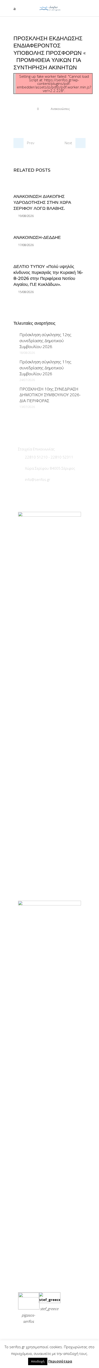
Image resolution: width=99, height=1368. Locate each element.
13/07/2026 (27, 407)
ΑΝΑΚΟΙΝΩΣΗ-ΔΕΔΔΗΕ (37, 237)
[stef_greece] (49, 1299)
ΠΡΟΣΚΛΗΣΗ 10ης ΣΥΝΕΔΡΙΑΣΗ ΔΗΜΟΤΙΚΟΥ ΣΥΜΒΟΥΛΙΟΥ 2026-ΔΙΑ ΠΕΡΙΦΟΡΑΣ (49, 395)
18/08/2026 (27, 353)
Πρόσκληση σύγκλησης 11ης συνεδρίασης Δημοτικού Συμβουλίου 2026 (45, 367)
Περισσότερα (60, 1361)
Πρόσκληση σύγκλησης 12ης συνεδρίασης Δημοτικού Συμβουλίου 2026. (45, 340)
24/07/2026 (27, 380)
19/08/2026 (26, 216)
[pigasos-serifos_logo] (29, 1296)
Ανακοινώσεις (60, 109)
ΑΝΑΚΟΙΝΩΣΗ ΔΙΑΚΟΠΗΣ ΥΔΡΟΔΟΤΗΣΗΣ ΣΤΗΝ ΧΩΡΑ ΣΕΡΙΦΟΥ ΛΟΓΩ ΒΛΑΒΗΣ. (42, 202)
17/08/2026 (26, 245)
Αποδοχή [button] (37, 1361)
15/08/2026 (26, 292)
